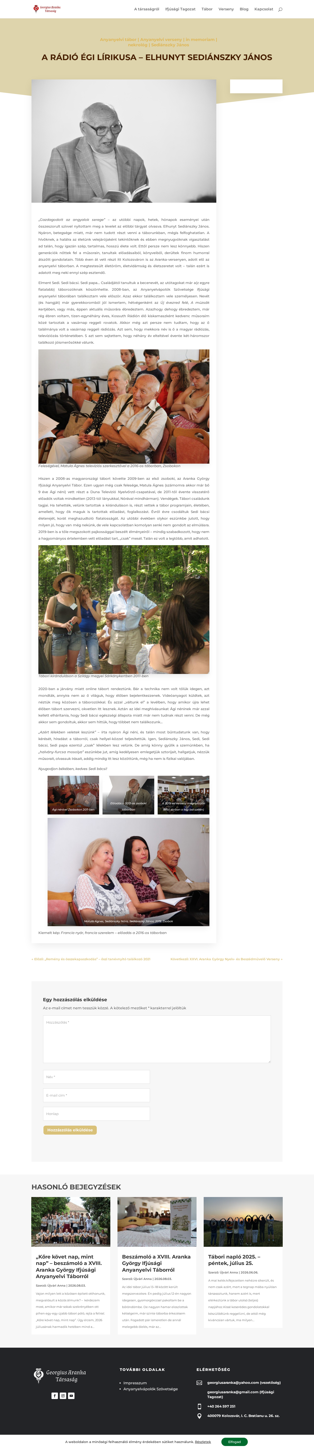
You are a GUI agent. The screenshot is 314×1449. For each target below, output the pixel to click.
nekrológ (138, 44)
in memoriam (200, 39)
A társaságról (146, 9)
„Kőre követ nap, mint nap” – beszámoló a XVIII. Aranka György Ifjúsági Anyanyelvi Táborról (69, 1267)
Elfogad (234, 1442)
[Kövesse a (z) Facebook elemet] (54, 1396)
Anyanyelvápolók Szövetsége (150, 1389)
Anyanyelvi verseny (161, 39)
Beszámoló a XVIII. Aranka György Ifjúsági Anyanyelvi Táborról (156, 1263)
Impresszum (135, 1383)
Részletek (203, 1442)
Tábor (207, 9)
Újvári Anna (56, 1285)
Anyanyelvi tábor (118, 39)
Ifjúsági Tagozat (180, 9)
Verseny (226, 9)
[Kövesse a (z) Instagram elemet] (63, 1396)
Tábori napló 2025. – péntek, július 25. (234, 1260)
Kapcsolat (263, 9)
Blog (244, 9)
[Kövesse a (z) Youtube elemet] (71, 1396)
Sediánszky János (170, 44)
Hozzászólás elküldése (70, 1130)
